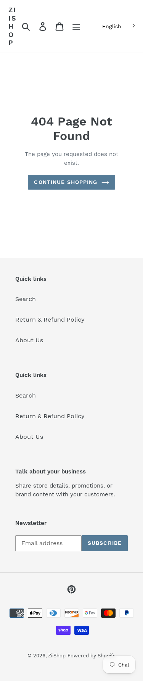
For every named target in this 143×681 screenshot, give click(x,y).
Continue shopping (65, 182)
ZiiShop (12, 26)
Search (25, 299)
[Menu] (76, 26)
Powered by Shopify (91, 655)
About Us (29, 340)
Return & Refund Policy (50, 319)
